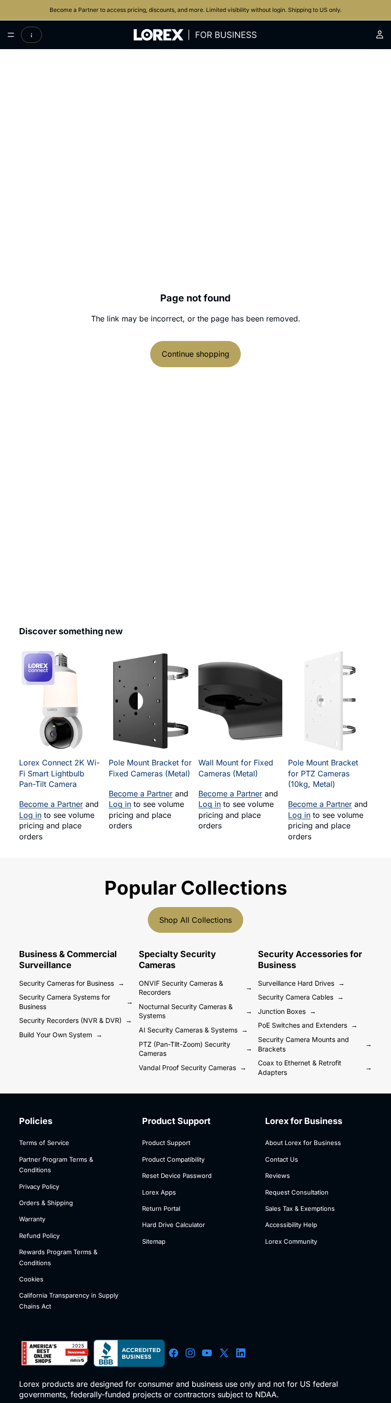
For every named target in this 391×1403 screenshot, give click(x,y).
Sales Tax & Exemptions (300, 1208)
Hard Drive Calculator (173, 1224)
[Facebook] (173, 1353)
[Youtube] (207, 1353)
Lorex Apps (159, 1192)
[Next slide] (92, 701)
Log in (30, 815)
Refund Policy (39, 1235)
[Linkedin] (241, 1353)
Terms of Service (44, 1142)
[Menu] (11, 35)
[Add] (88, 738)
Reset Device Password (177, 1175)
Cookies (31, 1279)
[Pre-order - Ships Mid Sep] (357, 738)
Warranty (32, 1219)
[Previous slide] (29, 701)
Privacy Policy (39, 1186)
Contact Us (281, 1159)
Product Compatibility (173, 1159)
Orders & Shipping (46, 1203)
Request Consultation (297, 1192)
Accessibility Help (291, 1224)
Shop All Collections (195, 920)
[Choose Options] (177, 738)
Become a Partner (75, 9)
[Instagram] (190, 1353)
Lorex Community (291, 1241)
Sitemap (153, 1241)
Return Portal (161, 1208)
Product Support (166, 1142)
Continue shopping (195, 354)
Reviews (277, 1175)
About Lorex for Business (303, 1142)
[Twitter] (224, 1353)
